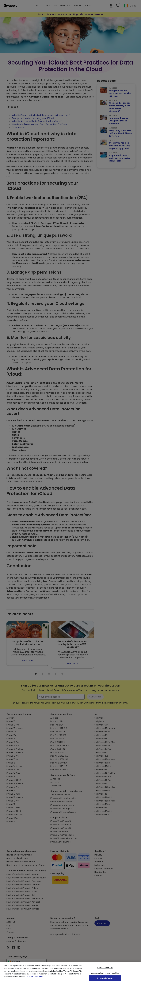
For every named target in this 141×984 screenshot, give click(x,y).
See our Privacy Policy (35, 976)
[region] (70, 973)
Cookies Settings (105, 968)
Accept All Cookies (105, 978)
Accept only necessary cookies (105, 973)
